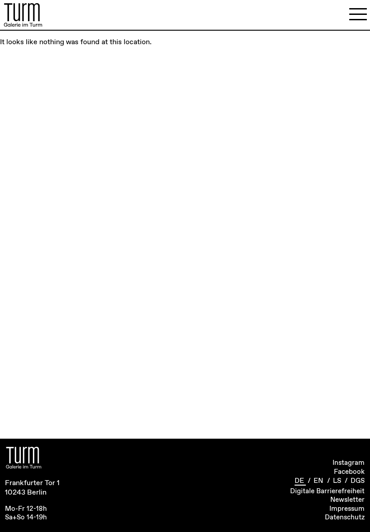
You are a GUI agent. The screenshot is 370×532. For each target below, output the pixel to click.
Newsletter (347, 499)
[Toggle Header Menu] (358, 14)
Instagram (349, 463)
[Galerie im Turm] (23, 15)
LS (338, 481)
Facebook (349, 472)
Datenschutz (345, 517)
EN (319, 481)
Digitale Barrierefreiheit (327, 491)
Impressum (347, 509)
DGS (358, 481)
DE (300, 481)
